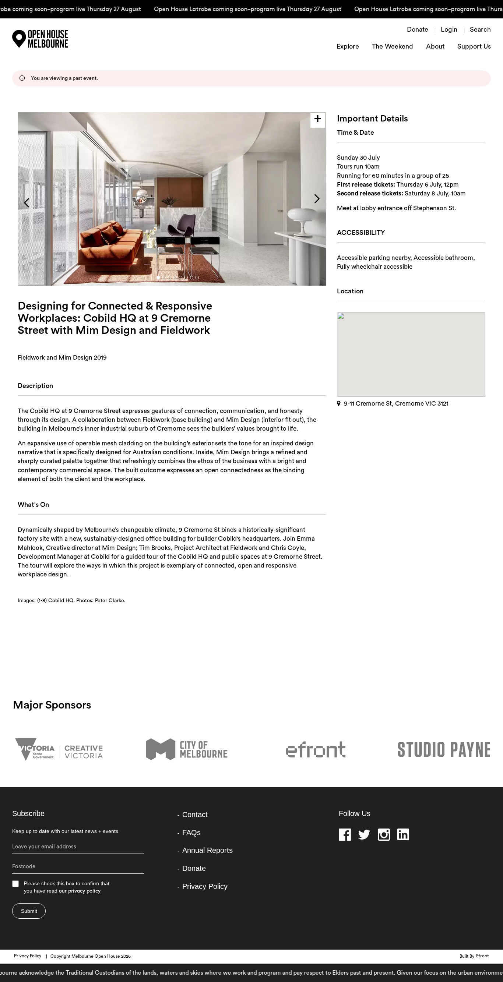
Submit (29, 911)
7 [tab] (191, 277)
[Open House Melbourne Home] (60, 39)
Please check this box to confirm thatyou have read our (66, 887)
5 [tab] (180, 277)
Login (449, 30)
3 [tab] (169, 277)
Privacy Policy (205, 886)
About (435, 47)
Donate (417, 30)
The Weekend (392, 47)
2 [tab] (164, 277)
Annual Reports (207, 850)
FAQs (191, 833)
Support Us (474, 47)
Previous (26, 203)
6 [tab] (186, 277)
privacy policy (84, 891)
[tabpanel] (172, 199)
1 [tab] (158, 277)
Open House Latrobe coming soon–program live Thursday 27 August (236, 10)
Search (480, 30)
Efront (482, 956)
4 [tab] (175, 277)
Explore (348, 47)
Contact (195, 814)
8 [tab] (197, 277)
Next (317, 199)
